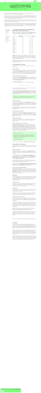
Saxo (20, 91)
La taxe (19, 163)
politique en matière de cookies (16, 389)
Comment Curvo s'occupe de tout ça (8, 40)
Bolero (19, 91)
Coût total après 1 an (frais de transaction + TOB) (27, 36)
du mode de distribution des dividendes (20, 79)
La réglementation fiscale (22, 164)
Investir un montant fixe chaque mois (17, 168)
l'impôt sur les (14, 164)
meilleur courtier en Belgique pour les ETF (29, 141)
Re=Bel (13, 115)
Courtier (14, 36)
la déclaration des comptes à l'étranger (31, 163)
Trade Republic (26, 91)
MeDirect (13, 55)
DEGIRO (23, 91)
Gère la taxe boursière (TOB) (33, 36)
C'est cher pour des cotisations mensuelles (8, 37)
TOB (13, 91)
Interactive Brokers (19, 103)
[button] (35, 1)
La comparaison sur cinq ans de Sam (20, 157)
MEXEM (35, 114)
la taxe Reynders (24, 163)
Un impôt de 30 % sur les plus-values (17, 124)
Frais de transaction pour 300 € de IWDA (21, 36)
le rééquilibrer (18, 177)
